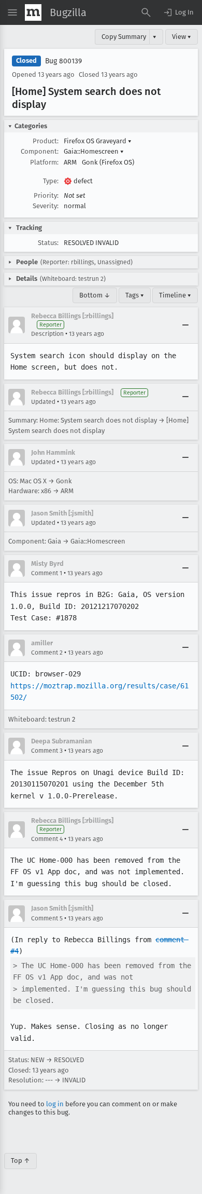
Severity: (46, 206)
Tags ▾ (134, 295)
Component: (40, 151)
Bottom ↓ (94, 295)
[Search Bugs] (146, 12)
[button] (178, 12)
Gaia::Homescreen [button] (94, 151)
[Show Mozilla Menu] (33, 12)
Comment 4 (47, 839)
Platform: (44, 162)
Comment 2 (47, 652)
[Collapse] (185, 325)
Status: (48, 243)
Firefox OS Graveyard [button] (98, 141)
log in (55, 1104)
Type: (51, 181)
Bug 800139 (63, 61)
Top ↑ (20, 1160)
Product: (46, 141)
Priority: (46, 195)
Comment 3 (47, 750)
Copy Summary (124, 36)
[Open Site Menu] (12, 12)
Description (47, 333)
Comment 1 (46, 573)
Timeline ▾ (175, 295)
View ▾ (181, 36)
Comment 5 (47, 918)
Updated (43, 401)
